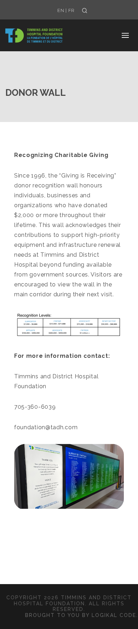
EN (60, 10)
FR (71, 10)
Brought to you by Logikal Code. (81, 615)
